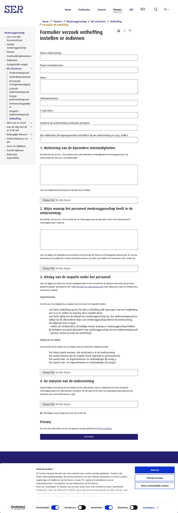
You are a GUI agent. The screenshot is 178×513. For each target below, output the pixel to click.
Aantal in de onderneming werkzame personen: (65, 123)
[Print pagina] (118, 30)
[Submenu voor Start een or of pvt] (31, 122)
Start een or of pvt (16, 122)
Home (68, 9)
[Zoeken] (156, 9)
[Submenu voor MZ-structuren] (31, 68)
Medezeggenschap (14, 32)
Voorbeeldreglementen (18, 56)
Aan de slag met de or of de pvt (17, 129)
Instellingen (148, 507)
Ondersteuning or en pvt (17, 140)
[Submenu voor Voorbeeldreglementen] (31, 56)
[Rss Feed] (125, 30)
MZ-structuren (14, 68)
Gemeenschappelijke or (20, 105)
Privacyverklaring (105, 428)
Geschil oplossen (15, 150)
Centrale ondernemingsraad (19, 90)
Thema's (117, 9)
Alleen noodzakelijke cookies (155, 486)
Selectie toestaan (155, 478)
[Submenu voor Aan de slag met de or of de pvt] (31, 127)
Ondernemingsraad (19, 72)
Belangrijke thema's (17, 134)
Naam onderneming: (51, 53)
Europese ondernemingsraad (19, 113)
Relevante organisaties (13, 156)
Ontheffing (15, 118)
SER (131, 9)
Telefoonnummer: (49, 98)
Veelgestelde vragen (17, 64)
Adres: (43, 77)
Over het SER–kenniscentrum (14, 39)
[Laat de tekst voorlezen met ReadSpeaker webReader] (142, 10)
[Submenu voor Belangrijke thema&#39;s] (31, 134)
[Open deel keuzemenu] (129, 30)
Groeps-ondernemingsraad (19, 98)
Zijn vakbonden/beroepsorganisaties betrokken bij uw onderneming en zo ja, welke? (84, 135)
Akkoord (155, 470)
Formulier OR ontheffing (55, 24)
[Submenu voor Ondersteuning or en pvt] (31, 138)
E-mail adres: (46, 110)
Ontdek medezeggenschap (16, 46)
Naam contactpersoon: (51, 65)
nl (165, 9)
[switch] (82, 507)
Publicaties (84, 9)
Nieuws (10, 52)
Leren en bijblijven (16, 146)
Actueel (102, 9)
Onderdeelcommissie (20, 77)
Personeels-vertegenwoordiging (19, 83)
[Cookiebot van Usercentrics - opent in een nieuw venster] (18, 507)
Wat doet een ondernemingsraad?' (90, 287)
